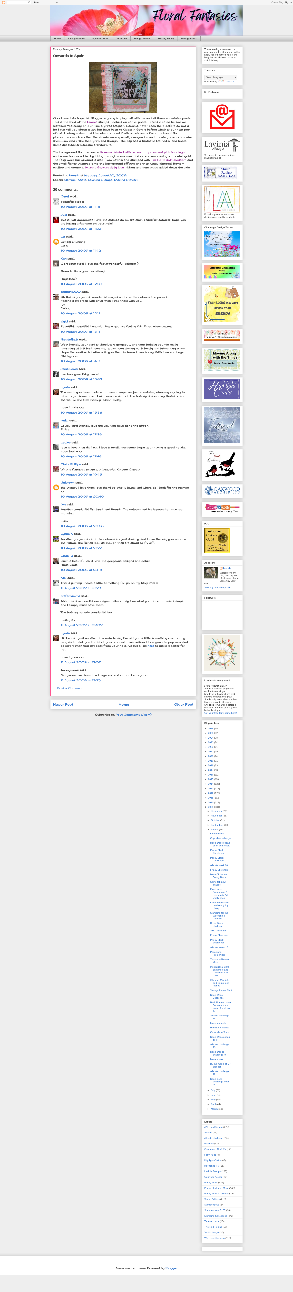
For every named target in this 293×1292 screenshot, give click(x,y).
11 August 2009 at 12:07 (81, 662)
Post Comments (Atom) (134, 714)
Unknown (67, 482)
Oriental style (217, 833)
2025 (211, 733)
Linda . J (67, 555)
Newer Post (63, 704)
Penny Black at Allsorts (216, 1193)
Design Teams (142, 38)
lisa (63, 504)
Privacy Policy (166, 38)
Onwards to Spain (219, 1032)
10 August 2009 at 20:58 (82, 526)
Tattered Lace (211, 1221)
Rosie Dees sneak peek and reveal (220, 844)
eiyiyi (64, 321)
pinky (64, 420)
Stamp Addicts (212, 1199)
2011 (211, 797)
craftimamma (70, 596)
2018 (211, 765)
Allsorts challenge (213, 1138)
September (217, 825)
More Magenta (218, 1023)
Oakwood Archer (213, 1177)
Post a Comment (70, 688)
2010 (211, 802)
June (214, 1095)
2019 (211, 760)
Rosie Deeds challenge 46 (218, 1053)
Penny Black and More (216, 1188)
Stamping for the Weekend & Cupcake (219, 915)
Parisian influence (219, 1027)
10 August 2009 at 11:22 (81, 228)
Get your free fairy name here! (220, 713)
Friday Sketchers (219, 869)
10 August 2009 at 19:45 (81, 474)
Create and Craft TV (215, 1149)
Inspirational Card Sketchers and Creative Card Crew (219, 971)
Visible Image (211, 1232)
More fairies (216, 1059)
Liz (63, 236)
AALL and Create (213, 1127)
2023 (211, 742)
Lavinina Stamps (100, 179)
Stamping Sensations (215, 1215)
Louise (66, 442)
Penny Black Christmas (217, 851)
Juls (64, 214)
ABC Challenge (218, 930)
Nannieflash (69, 339)
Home (57, 38)
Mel (63, 577)
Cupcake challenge (220, 838)
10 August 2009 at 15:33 (81, 379)
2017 (211, 770)
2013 (211, 788)
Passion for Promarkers (217, 953)
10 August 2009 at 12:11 (80, 313)
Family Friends (76, 38)
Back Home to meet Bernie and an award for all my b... (220, 1006)
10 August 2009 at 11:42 (81, 250)
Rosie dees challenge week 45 (219, 1082)
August (215, 829)
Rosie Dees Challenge (217, 996)
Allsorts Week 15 (219, 947)
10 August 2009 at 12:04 (81, 284)
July (213, 1090)
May (213, 1099)
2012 (211, 793)
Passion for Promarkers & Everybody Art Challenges (219, 893)
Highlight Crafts (212, 1160)
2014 (211, 783)
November (217, 815)
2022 (211, 747)
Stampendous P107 (215, 1210)
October (215, 820)
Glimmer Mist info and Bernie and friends (219, 983)
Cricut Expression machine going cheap (219, 905)
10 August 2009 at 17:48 (81, 456)
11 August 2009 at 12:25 (81, 680)
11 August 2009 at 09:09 (82, 625)
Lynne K (67, 533)
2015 (211, 779)
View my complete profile (217, 587)
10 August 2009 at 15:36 (81, 412)
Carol (65, 196)
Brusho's (209, 1143)
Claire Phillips (71, 464)
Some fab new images (218, 883)
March (214, 1108)
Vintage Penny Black (221, 990)
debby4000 (71, 291)
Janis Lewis (69, 369)
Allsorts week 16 (219, 865)
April (213, 1104)
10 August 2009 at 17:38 (81, 434)
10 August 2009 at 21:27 (81, 548)
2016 (211, 774)
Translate (229, 81)
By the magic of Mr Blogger (220, 1065)
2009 (211, 807)
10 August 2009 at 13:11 (80, 331)
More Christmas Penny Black (218, 876)
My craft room (100, 38)
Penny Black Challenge (217, 859)
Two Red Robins (213, 1226)
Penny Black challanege (217, 941)
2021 (211, 751)
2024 (211, 737)
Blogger (171, 1268)
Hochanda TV (211, 1165)
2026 (211, 728)
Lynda (65, 387)
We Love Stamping (214, 1238)
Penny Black (211, 1182)
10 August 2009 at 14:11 (80, 361)
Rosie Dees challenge (216, 924)
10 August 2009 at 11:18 (80, 206)
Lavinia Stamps (212, 1171)
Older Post (183, 704)
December (217, 811)
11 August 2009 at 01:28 (81, 588)
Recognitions (189, 38)
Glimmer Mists (75, 179)
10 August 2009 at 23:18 (81, 570)
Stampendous (211, 1204)
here (151, 645)
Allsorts (208, 1132)
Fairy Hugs (210, 1154)
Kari (63, 258)
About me (121, 38)
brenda (227, 568)
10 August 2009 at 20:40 (82, 496)
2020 (211, 756)
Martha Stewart (126, 179)
